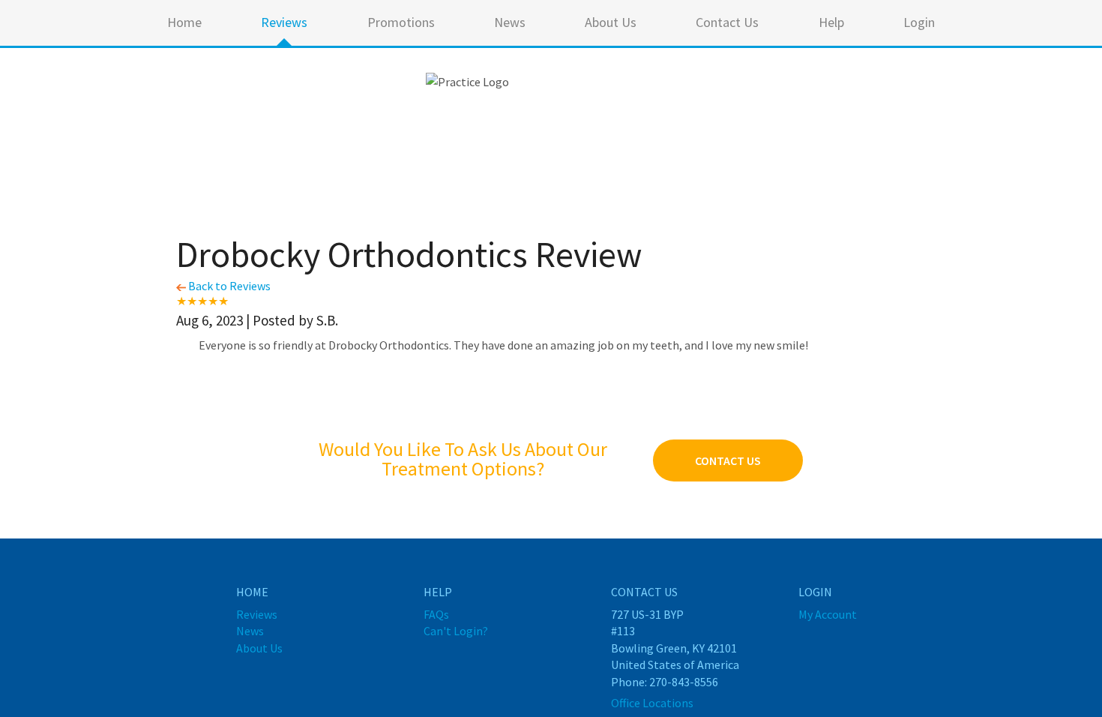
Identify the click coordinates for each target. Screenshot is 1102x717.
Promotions (401, 22)
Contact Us (727, 22)
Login (919, 22)
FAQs (436, 614)
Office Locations (652, 702)
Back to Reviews (228, 285)
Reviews (284, 22)
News (510, 22)
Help (831, 22)
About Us (610, 22)
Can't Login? (456, 630)
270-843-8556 (683, 681)
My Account (827, 614)
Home (184, 22)
